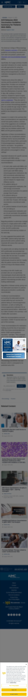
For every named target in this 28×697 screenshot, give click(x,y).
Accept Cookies (14, 694)
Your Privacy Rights (14, 685)
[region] (14, 679)
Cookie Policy (13, 682)
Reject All (14, 690)
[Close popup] (24, 340)
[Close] (26, 664)
